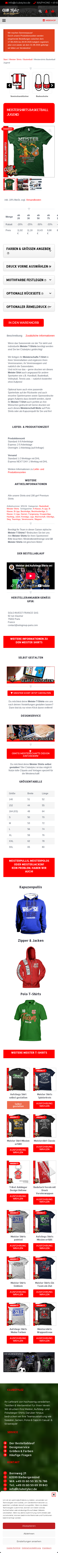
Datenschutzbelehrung (31, 1548)
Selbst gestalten (18, 1105)
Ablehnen (29, 1533)
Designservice (19, 1447)
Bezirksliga (25, 511)
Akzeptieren (29, 1525)
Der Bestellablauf (22, 1443)
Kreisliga (25, 517)
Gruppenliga (45, 514)
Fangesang (33, 514)
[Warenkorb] (53, 11)
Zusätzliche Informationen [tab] (40, 335)
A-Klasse (37, 509)
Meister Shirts (15, 59)
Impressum (47, 1548)
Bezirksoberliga (38, 511)
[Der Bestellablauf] (6, 1443)
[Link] (46, 11)
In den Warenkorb (23, 322)
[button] (53, 1494)
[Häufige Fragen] (6, 1455)
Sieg (9, 519)
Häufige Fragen (20, 1455)
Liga (32, 517)
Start (5, 59)
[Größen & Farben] (6, 1451)
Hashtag (10, 517)
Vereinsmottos (19, 96)
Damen (24, 514)
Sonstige (42, 96)
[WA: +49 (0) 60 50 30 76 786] (6, 1481)
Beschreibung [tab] (14, 335)
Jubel (17, 517)
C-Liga (17, 514)
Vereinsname (27, 519)
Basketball (27, 59)
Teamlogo (16, 519)
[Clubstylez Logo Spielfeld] (10, 11)
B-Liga (17, 511)
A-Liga (45, 509)
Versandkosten (33, 200)
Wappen (38, 519)
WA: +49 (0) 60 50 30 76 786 (28, 1481)
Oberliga (50, 517)
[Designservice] (6, 1447)
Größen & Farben (21, 1451)
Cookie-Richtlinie (13, 1548)
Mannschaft (40, 517)
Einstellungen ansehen (29, 1541)
